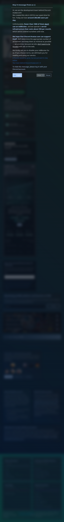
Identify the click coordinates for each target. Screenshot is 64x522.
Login (18, 75)
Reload (48, 75)
